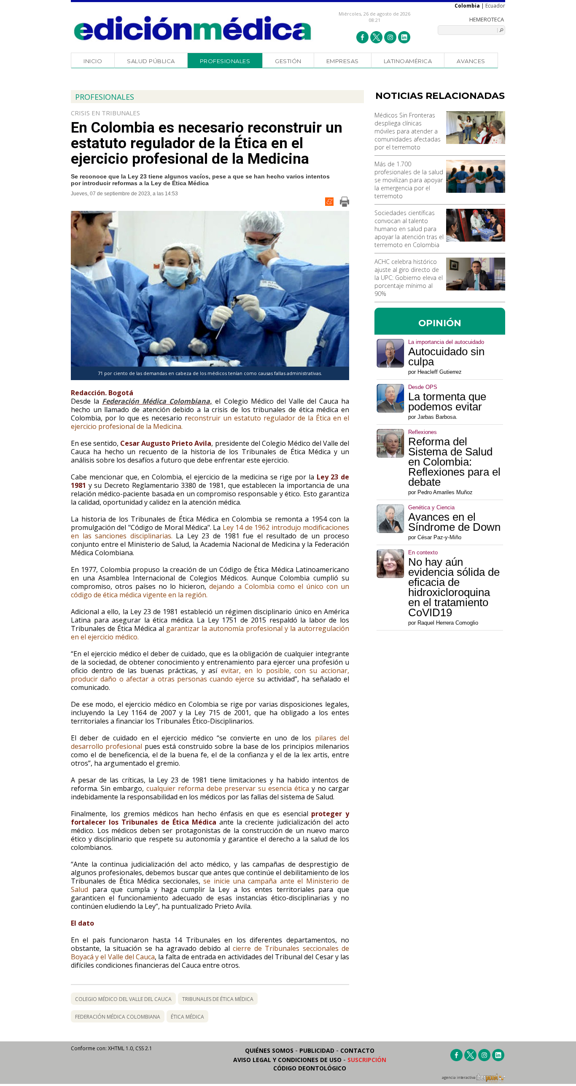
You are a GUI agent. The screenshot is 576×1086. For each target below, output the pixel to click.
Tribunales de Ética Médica (217, 999)
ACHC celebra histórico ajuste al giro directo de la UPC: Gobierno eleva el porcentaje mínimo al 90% (408, 278)
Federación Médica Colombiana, (157, 401)
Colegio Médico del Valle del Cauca (123, 999)
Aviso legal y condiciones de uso (287, 1060)
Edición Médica (193, 28)
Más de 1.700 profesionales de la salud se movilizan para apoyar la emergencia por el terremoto (408, 180)
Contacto (357, 1050)
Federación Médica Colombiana (117, 1016)
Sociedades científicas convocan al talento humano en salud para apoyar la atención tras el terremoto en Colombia (409, 229)
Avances (471, 61)
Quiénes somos (269, 1050)
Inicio (92, 61)
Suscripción (366, 1060)
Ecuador (495, 5)
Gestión (288, 61)
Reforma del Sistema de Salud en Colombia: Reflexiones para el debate (454, 462)
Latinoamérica (408, 61)
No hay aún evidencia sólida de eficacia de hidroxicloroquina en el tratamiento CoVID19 (454, 587)
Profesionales (225, 61)
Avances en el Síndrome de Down (454, 522)
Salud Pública (151, 61)
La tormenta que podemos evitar (447, 401)
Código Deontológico (309, 1068)
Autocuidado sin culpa (446, 356)
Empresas (342, 61)
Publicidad (316, 1050)
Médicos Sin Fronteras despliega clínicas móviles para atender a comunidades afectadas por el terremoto (407, 131)
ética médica (187, 1016)
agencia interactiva (459, 1077)
